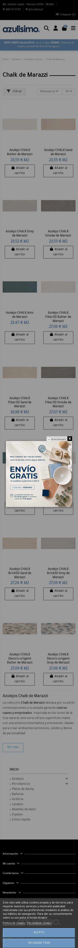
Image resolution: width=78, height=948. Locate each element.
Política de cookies (14, 923)
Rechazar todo (39, 943)
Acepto (39, 932)
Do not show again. (58, 440)
